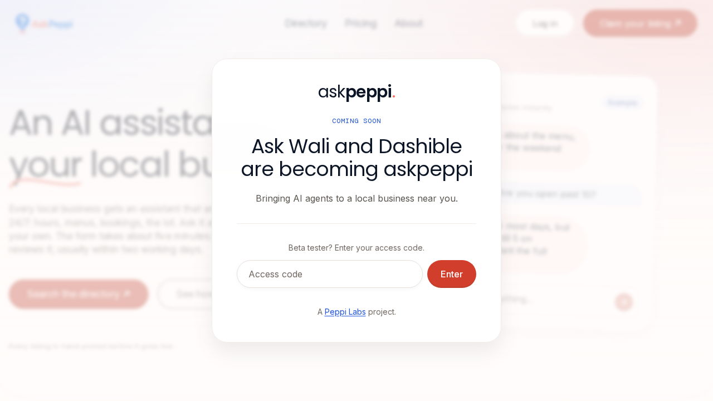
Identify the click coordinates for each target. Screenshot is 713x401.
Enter (452, 274)
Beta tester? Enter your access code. (356, 247)
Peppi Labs (345, 311)
